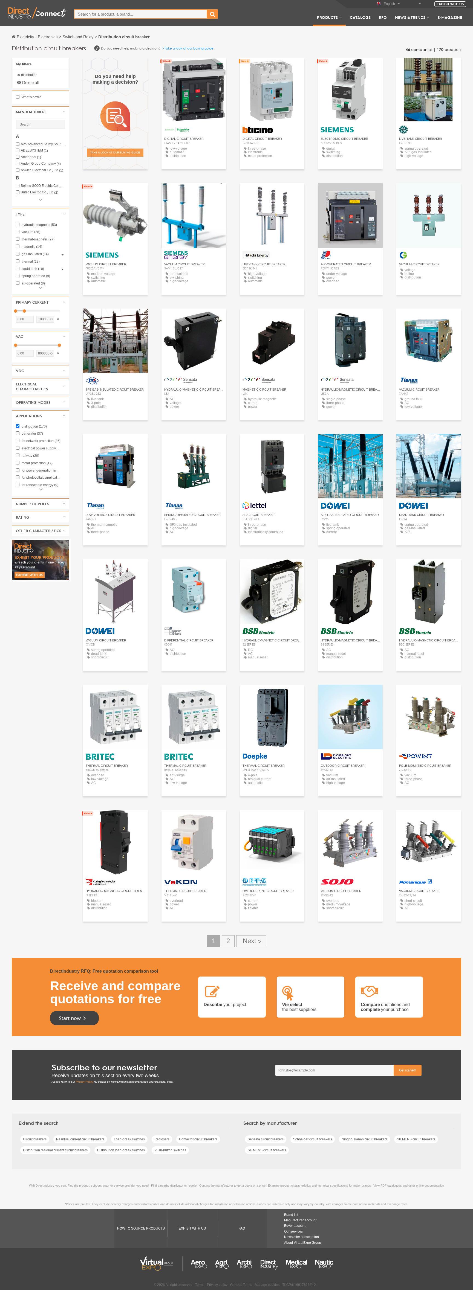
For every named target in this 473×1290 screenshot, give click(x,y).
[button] (40, 111)
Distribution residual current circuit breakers (55, 1150)
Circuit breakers (35, 1139)
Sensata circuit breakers (266, 1139)
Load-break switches (129, 1139)
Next (251, 941)
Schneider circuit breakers (312, 1139)
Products (327, 17)
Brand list (291, 1215)
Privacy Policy (84, 1081)
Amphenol (31, 157)
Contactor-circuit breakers (198, 1139)
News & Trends (410, 17)
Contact (193, 66)
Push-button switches (170, 1150)
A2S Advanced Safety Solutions (43, 144)
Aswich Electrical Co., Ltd (42, 170)
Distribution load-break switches (121, 1150)
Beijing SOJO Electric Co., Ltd (43, 186)
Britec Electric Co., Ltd (39, 192)
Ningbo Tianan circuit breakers (364, 1139)
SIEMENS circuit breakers (416, 1139)
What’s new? (31, 97)
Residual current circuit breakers (80, 1139)
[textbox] (140, 14)
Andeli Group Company (41, 164)
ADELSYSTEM (34, 151)
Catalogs (360, 17)
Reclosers (161, 1139)
